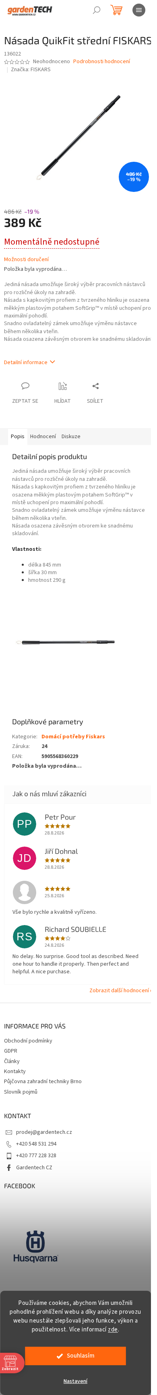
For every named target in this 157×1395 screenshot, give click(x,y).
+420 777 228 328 (36, 1156)
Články (12, 1061)
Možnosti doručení (26, 260)
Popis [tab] (18, 437)
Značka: (31, 70)
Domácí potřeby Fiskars (73, 737)
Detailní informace (26, 363)
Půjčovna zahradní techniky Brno (43, 1082)
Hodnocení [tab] (43, 437)
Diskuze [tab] (71, 437)
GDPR (10, 1051)
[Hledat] (97, 10)
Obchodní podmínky (28, 1041)
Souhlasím (81, 1356)
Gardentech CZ (34, 1168)
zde (113, 1329)
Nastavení (75, 1381)
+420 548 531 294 (36, 1144)
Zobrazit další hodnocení (119, 991)
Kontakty (15, 1071)
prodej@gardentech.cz (44, 1132)
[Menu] (139, 10)
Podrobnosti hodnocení (101, 62)
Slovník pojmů (20, 1092)
